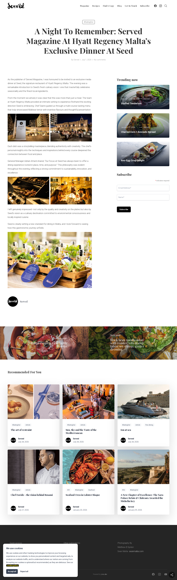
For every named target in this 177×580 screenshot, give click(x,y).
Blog (119, 6)
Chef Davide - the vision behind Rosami (32, 494)
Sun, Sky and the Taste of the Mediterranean (81, 431)
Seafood (91, 490)
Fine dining (149, 425)
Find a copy (108, 6)
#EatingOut (88, 22)
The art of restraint (21, 429)
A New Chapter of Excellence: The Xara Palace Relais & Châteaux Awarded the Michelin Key (142, 498)
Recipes (96, 6)
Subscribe (145, 6)
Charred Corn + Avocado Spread (138, 132)
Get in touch (131, 6)
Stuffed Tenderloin (131, 103)
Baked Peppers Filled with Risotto (49, 344)
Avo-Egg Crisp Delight (132, 160)
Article (28, 425)
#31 (68, 490)
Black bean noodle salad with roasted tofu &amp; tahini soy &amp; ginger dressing (127, 344)
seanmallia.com (136, 551)
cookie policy (12, 565)
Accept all (12, 571)
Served (76, 60)
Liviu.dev (104, 574)
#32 (123, 490)
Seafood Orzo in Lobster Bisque (83, 494)
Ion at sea (126, 429)
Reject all (24, 571)
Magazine (84, 6)
